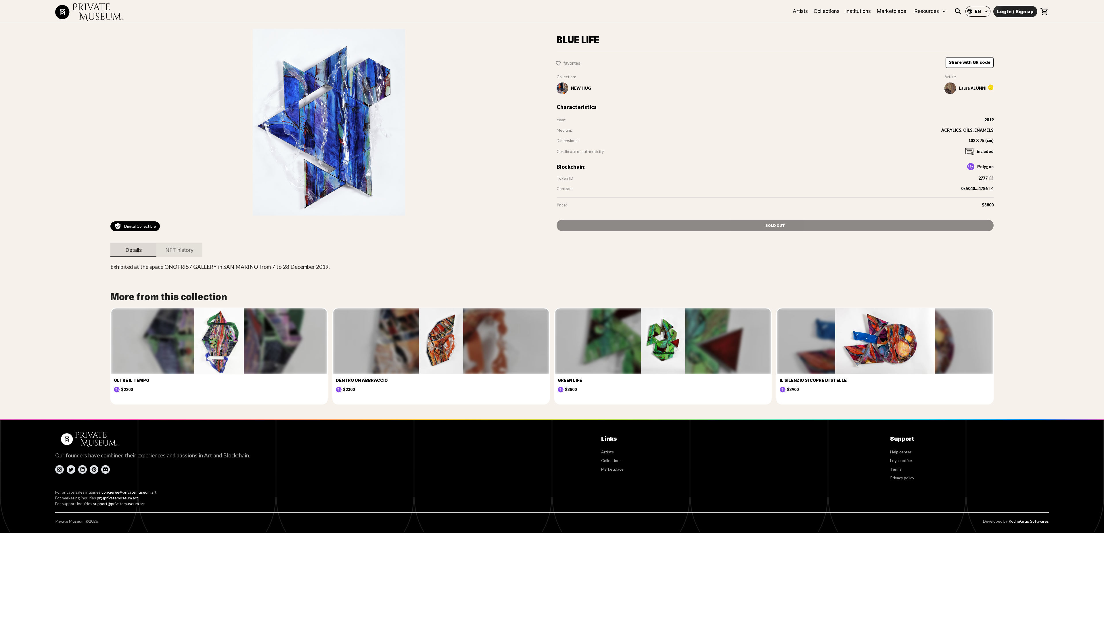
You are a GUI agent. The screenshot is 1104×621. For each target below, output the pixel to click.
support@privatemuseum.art (119, 503)
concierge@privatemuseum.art (129, 492)
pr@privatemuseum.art (117, 497)
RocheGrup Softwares (1029, 521)
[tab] (133, 250)
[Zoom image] (328, 122)
